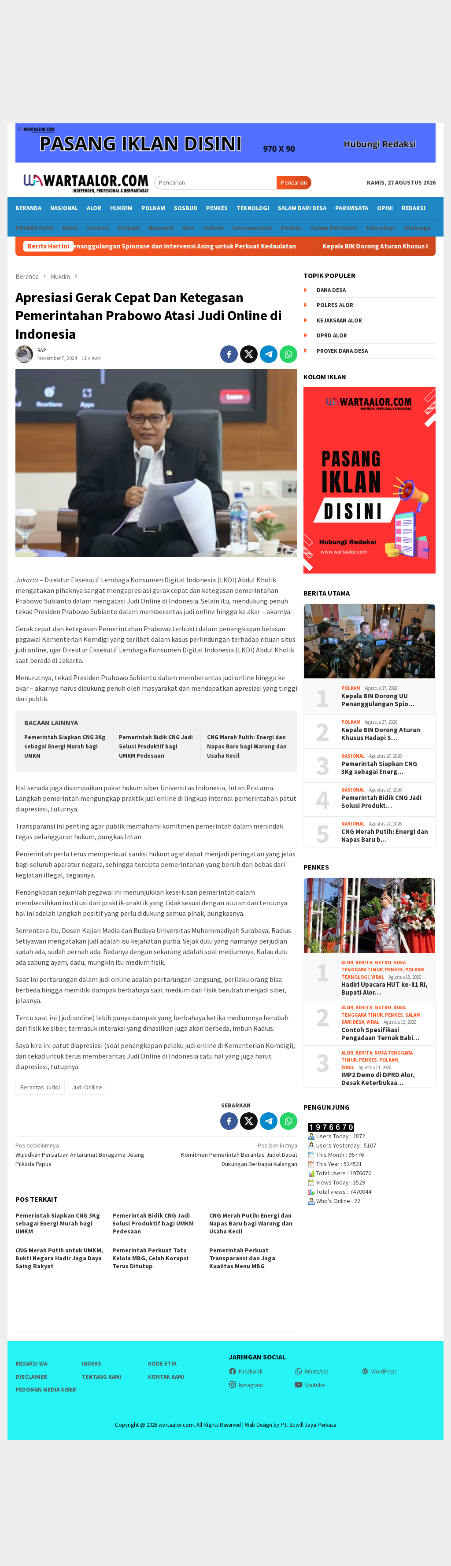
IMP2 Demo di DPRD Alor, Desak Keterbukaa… (378, 1079)
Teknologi (355, 977)
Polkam (350, 688)
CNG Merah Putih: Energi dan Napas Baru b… (384, 836)
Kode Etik (162, 1363)
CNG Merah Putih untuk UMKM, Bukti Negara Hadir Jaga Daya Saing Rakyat (59, 1258)
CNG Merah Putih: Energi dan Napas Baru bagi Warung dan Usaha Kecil (247, 746)
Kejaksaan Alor (339, 320)
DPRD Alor (332, 335)
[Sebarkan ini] (229, 354)
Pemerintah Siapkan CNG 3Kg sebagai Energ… (379, 768)
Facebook (250, 1371)
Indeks (91, 1363)
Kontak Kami (166, 1377)
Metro (382, 962)
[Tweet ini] (249, 354)
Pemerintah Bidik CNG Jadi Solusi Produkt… (381, 802)
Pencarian (294, 182)
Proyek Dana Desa (342, 351)
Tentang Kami (101, 1377)
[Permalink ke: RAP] (24, 354)
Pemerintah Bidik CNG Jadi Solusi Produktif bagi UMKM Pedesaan (156, 746)
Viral (377, 977)
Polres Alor (335, 305)
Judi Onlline (87, 1087)
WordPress (383, 1371)
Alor (347, 962)
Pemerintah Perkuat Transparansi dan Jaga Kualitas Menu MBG (242, 1258)
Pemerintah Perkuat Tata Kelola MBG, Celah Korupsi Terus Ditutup (150, 1258)
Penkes (394, 969)
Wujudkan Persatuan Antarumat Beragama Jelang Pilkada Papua (79, 1154)
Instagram (251, 1385)
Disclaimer (31, 1377)
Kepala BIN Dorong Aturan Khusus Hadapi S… (380, 734)
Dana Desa (331, 290)
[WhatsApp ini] (288, 354)
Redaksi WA (31, 1363)
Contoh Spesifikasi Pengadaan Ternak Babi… (380, 1034)
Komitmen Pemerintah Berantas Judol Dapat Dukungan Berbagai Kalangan (239, 1154)
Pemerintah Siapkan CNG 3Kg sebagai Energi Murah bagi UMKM (64, 746)
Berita (363, 962)
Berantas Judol (40, 1087)
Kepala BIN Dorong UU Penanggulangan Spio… (377, 700)
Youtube (315, 1385)
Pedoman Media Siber (45, 1389)
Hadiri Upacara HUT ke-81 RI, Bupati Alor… (384, 988)
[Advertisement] (225, 61)
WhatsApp (317, 1371)
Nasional (353, 756)
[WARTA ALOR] (84, 182)
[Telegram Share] (268, 354)
